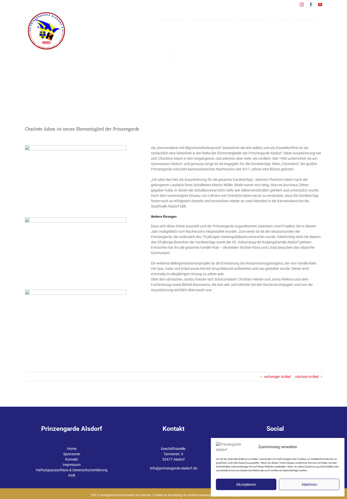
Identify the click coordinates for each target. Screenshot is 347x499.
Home (71, 449)
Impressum (72, 465)
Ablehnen (309, 484)
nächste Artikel (307, 377)
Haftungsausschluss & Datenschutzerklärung (71, 470)
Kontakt (71, 459)
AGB (71, 475)
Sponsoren (71, 454)
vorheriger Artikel (277, 377)
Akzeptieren (246, 484)
